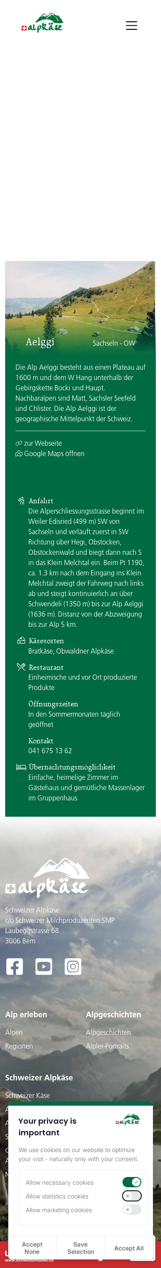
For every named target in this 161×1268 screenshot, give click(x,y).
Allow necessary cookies (60, 1182)
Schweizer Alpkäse (39, 1078)
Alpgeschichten (113, 1014)
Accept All (129, 1248)
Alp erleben (26, 1014)
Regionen (19, 1046)
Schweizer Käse (27, 1095)
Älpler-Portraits (107, 1046)
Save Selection (80, 1248)
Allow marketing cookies (59, 1209)
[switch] (132, 1182)
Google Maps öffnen (53, 453)
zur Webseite (42, 443)
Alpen (14, 1032)
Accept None (32, 1248)
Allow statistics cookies (57, 1196)
